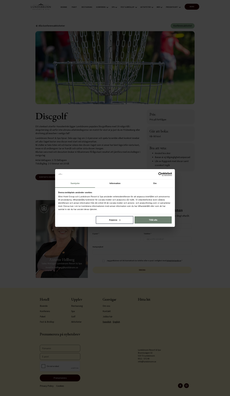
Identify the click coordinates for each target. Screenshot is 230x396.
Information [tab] (115, 183)
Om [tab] (155, 183)
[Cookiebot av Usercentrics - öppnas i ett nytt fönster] (160, 174)
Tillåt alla (153, 220)
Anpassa (113, 220)
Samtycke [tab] (75, 183)
